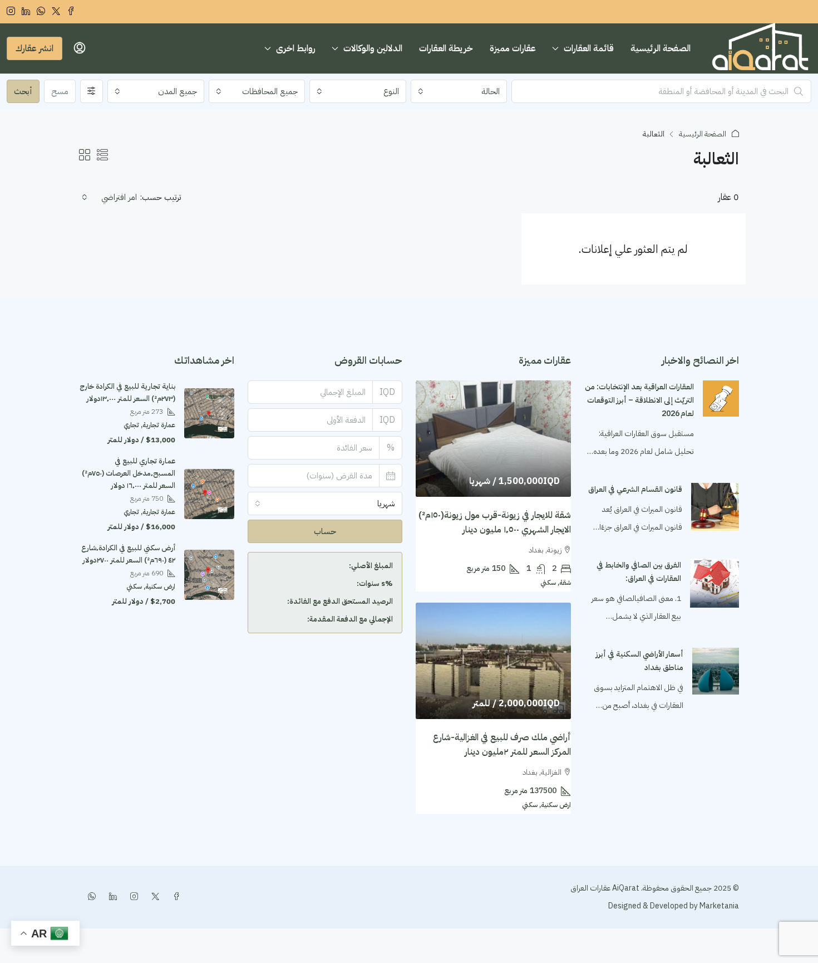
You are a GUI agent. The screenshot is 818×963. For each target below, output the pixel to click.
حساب (325, 531)
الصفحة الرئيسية (660, 48)
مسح (59, 91)
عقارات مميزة (513, 48)
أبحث (23, 91)
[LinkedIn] (111, 897)
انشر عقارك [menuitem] (34, 48)
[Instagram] (132, 897)
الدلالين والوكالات (372, 48)
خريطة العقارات (446, 48)
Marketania (718, 906)
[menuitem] (79, 48)
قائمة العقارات (589, 48)
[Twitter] (153, 897)
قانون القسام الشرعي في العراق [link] (635, 489)
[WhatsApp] (89, 897)
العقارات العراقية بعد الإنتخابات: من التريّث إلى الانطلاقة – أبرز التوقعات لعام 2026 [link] (639, 400)
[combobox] (459, 91)
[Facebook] (174, 897)
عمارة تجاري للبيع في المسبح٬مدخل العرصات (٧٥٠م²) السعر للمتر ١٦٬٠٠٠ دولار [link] (128, 473)
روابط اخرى (296, 48)
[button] (102, 155)
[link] (721, 398)
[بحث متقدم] (91, 91)
